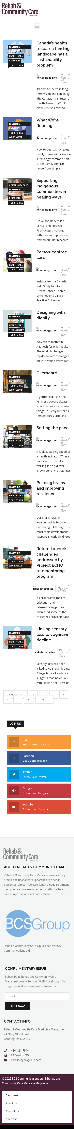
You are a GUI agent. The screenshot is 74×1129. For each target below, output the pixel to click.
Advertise (11, 1119)
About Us (11, 1103)
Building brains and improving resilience (51, 488)
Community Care (18, 185)
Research (14, 60)
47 (28, 699)
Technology (16, 330)
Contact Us (12, 1111)
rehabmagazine (47, 77)
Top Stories (16, 65)
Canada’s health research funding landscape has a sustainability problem (53, 54)
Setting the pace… (54, 427)
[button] (37, 26)
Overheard (47, 373)
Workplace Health (15, 566)
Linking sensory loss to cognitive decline (52, 634)
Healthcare (16, 56)
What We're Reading (15, 137)
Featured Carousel (14, 47)
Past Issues (13, 1095)
